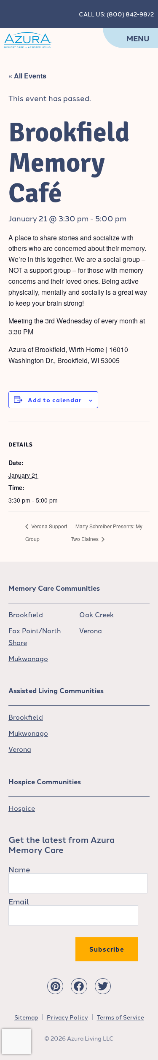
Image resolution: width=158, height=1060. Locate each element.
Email (18, 901)
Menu (138, 38)
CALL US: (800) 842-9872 (116, 14)
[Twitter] (103, 986)
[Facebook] (79, 986)
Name (19, 869)
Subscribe (106, 949)
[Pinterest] (55, 986)
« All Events (27, 76)
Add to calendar (55, 399)
